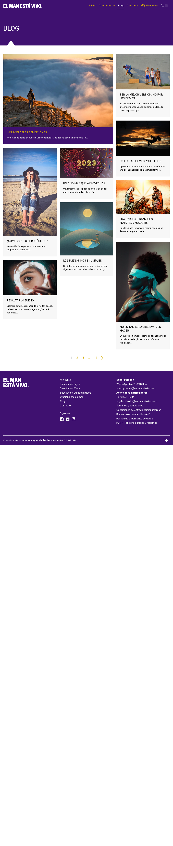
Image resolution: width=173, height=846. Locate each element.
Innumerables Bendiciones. (27, 132)
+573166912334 (137, 384)
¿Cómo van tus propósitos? (27, 241)
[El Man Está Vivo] (22, 5)
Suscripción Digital (70, 384)
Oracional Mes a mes (71, 396)
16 (95, 357)
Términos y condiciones (129, 405)
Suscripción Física (70, 388)
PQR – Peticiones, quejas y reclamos (136, 422)
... (89, 357)
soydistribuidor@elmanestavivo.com (136, 401)
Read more (58, 109)
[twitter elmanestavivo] (67, 419)
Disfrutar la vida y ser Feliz (140, 161)
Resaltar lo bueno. (20, 300)
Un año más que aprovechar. (84, 183)
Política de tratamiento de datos (134, 418)
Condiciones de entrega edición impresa (138, 410)
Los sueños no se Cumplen (82, 260)
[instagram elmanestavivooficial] (73, 419)
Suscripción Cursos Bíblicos (75, 392)
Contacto (65, 405)
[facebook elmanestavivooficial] (62, 419)
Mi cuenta (65, 379)
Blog (62, 401)
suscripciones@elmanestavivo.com (136, 388)
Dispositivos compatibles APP (133, 414)
